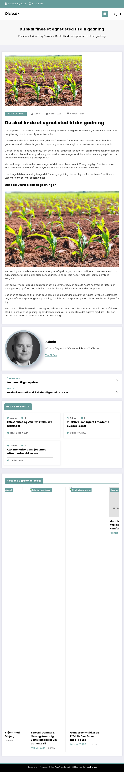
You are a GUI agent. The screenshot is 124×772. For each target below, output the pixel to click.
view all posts (51, 355)
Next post (11, 388)
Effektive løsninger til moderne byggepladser (88, 424)
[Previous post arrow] (117, 380)
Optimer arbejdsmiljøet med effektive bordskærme (26, 451)
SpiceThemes (91, 767)
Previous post (13, 378)
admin (37, 114)
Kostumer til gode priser (22, 382)
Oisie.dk (12, 13)
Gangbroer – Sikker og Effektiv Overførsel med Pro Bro (59, 736)
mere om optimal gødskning (25, 177)
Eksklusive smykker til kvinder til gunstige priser (37, 392)
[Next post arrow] (117, 392)
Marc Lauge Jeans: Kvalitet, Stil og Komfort (97, 525)
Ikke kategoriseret (16, 490)
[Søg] (115, 14)
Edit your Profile (87, 348)
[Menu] (105, 14)
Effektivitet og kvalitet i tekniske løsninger (29, 424)
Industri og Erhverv (16, 114)
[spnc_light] (121, 14)
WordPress (59, 767)
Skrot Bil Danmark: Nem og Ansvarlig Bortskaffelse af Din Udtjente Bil (19, 738)
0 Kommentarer (77, 114)
